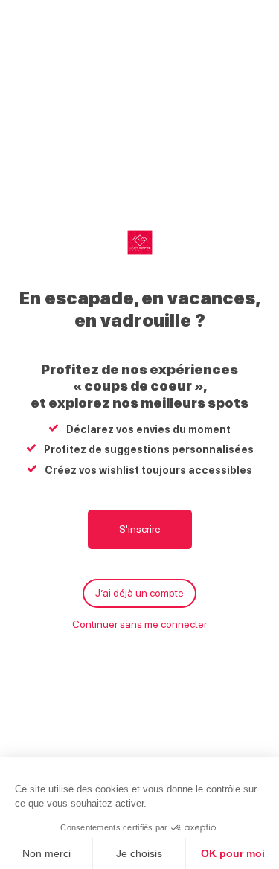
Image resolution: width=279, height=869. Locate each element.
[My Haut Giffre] (140, 242)
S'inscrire (140, 529)
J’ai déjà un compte (139, 593)
